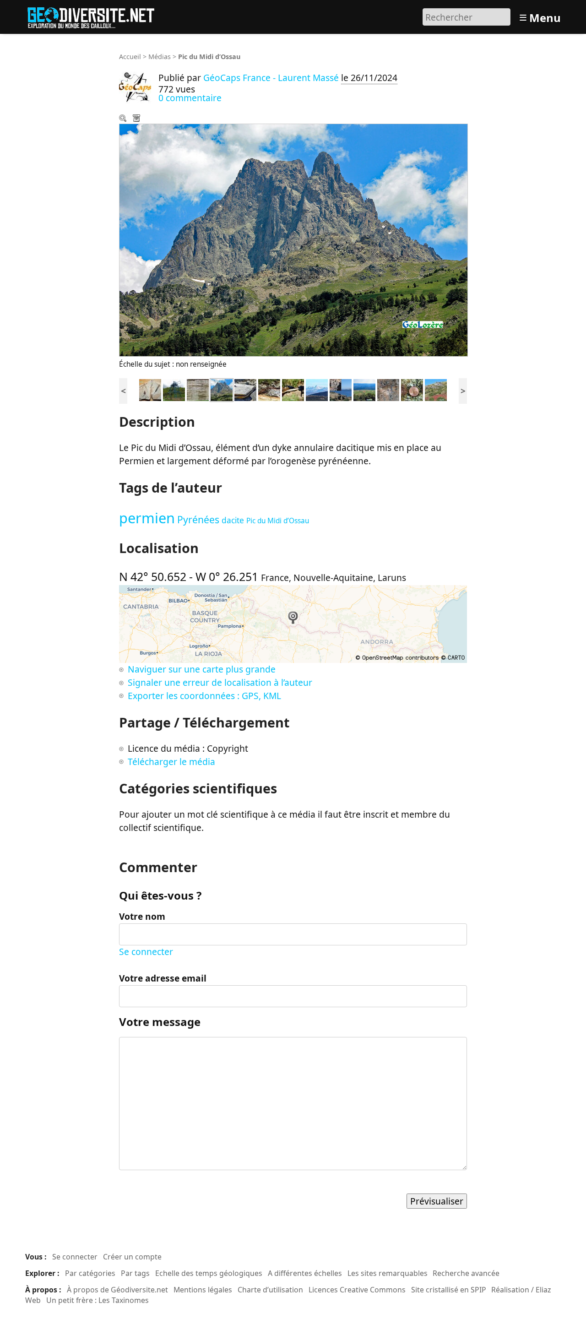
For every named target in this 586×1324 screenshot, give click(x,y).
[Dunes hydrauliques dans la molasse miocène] (198, 389)
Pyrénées (198, 519)
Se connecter (146, 951)
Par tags (135, 1273)
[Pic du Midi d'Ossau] (221, 389)
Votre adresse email (162, 978)
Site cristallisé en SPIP (448, 1290)
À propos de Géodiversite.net (117, 1290)
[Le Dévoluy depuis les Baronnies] (317, 389)
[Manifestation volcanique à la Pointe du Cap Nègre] (341, 389)
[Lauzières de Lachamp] (245, 389)
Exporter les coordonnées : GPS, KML (204, 695)
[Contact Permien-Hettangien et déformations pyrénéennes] (436, 389)
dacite (233, 520)
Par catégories (90, 1273)
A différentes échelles (305, 1273)
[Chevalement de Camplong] (174, 389)
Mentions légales (203, 1290)
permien (147, 517)
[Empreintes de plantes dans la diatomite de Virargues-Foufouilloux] (150, 389)
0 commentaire (190, 98)
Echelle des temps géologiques (208, 1273)
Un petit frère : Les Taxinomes (97, 1300)
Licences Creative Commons (357, 1290)
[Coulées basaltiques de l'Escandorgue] (269, 389)
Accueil (130, 56)
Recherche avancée (466, 1273)
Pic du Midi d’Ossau (277, 521)
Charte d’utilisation (270, 1290)
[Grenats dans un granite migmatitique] (412, 389)
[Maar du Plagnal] (364, 389)
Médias (159, 56)
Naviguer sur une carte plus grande (202, 669)
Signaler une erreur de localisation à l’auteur (220, 682)
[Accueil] (95, 16)
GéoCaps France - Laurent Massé (271, 77)
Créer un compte (132, 1257)
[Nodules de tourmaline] (388, 389)
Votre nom (142, 916)
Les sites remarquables (387, 1273)
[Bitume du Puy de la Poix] (293, 389)
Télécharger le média (137, 119)
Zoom (123, 119)
